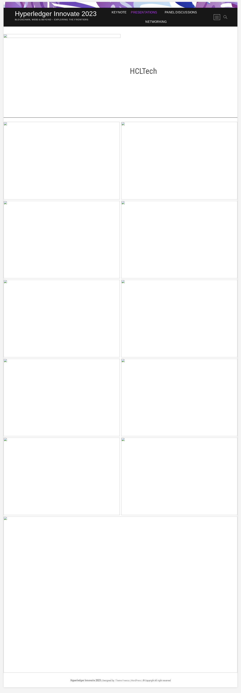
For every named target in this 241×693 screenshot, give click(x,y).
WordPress (136, 680)
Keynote (119, 12)
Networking (156, 21)
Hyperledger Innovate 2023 (56, 14)
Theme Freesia (122, 680)
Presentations (144, 12)
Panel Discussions (181, 12)
